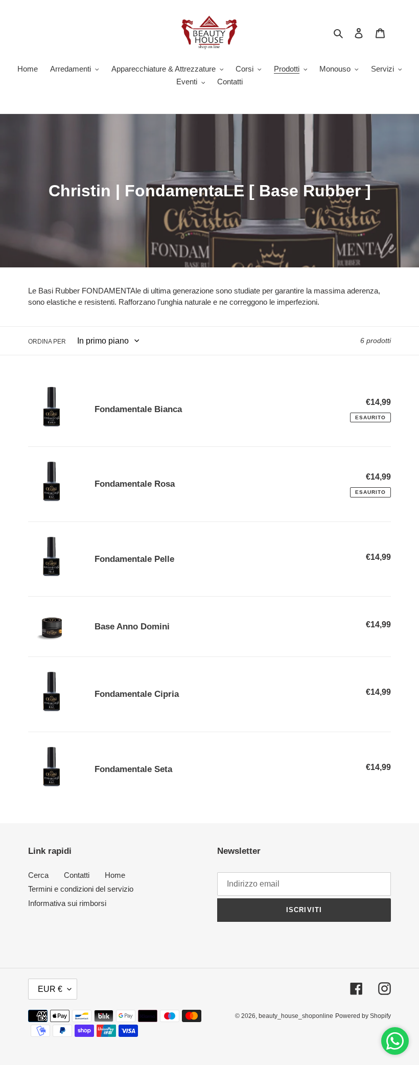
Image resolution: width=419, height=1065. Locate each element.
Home (115, 875)
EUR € (50, 989)
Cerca (38, 875)
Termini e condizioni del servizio (80, 889)
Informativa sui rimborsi (67, 903)
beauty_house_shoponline (296, 1015)
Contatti (76, 875)
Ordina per (47, 341)
